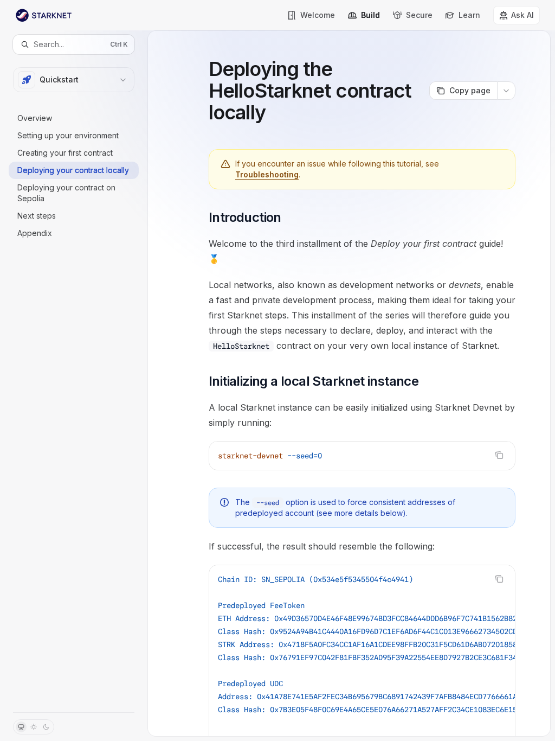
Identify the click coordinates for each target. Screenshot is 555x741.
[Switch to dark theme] (46, 726)
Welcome (317, 15)
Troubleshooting (267, 174)
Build (370, 15)
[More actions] (506, 90)
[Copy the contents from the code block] (499, 455)
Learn (469, 15)
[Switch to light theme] (33, 726)
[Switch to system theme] (21, 726)
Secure (419, 15)
